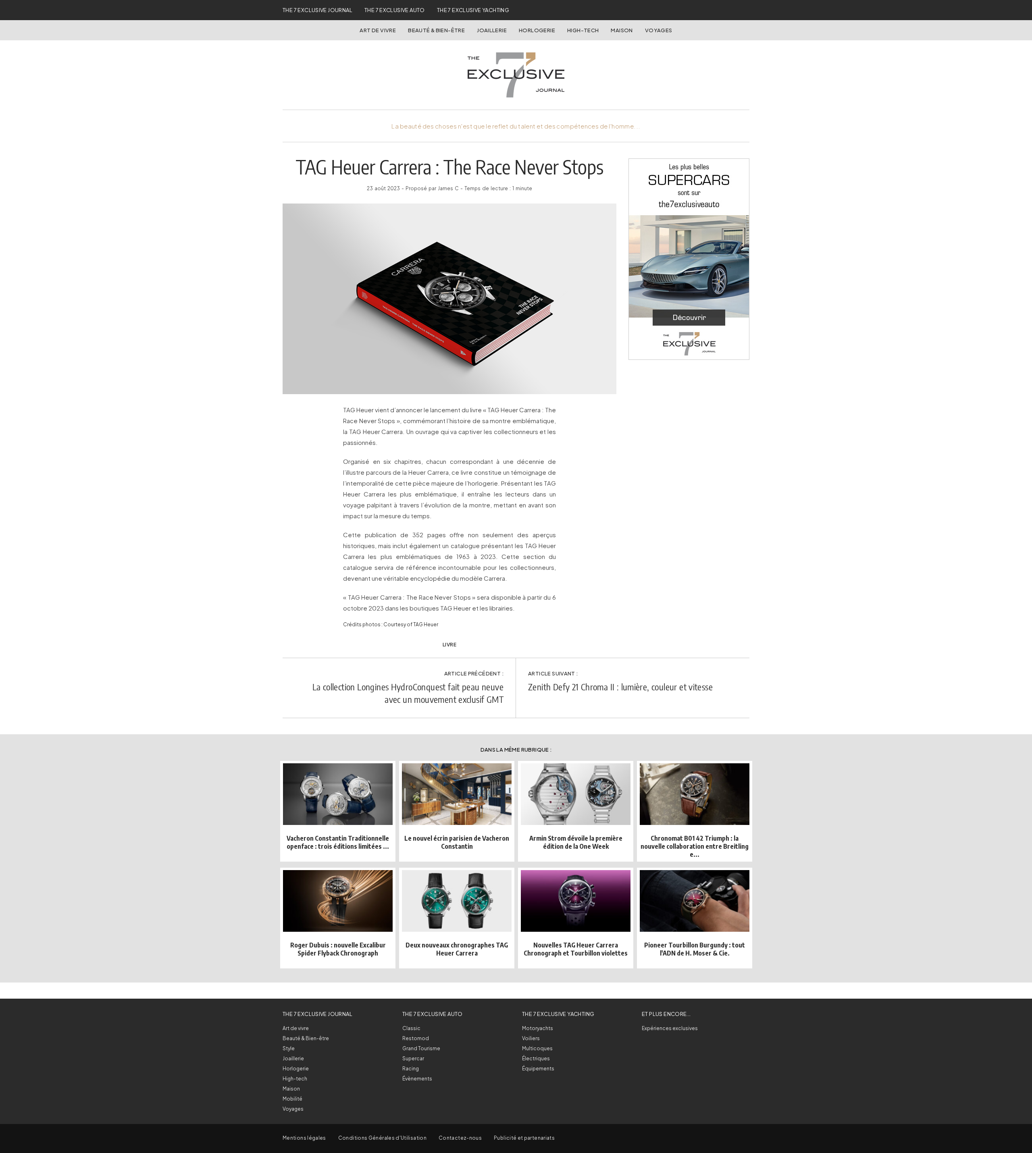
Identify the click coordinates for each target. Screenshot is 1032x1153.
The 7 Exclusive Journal (317, 10)
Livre (449, 645)
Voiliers (531, 1038)
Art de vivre (378, 30)
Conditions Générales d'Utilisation (382, 1138)
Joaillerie (492, 30)
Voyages (658, 30)
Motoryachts (537, 1028)
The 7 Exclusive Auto (394, 10)
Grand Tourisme (421, 1048)
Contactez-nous (460, 1138)
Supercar (413, 1058)
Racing (410, 1069)
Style (289, 1048)
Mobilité (292, 1099)
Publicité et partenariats (524, 1138)
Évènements (417, 1079)
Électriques (536, 1058)
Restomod (415, 1038)
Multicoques (537, 1048)
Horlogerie (537, 30)
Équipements (538, 1069)
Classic (411, 1028)
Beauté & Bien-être (436, 30)
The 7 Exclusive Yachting (473, 10)
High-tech (295, 1079)
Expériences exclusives (670, 1028)
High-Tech (583, 30)
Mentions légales (304, 1138)
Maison (622, 30)
